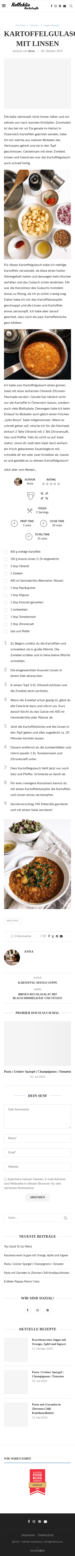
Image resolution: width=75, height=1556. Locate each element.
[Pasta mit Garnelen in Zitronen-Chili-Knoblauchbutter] (16, 1414)
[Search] (71, 6)
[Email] (64, 6)
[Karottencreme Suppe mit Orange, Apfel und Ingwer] (16, 1350)
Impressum (28, 1535)
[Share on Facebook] (49, 936)
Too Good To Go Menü (18, 1246)
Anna (31, 51)
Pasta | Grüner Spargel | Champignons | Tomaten (37, 1071)
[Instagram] (55, 6)
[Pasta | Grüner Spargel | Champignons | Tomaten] (37, 1043)
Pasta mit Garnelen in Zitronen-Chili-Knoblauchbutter (36, 1273)
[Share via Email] (61, 936)
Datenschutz (46, 1535)
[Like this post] (44, 936)
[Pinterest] (60, 6)
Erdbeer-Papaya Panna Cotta (21, 1281)
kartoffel (13, 921)
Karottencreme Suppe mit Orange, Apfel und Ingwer (36, 1255)
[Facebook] (51, 6)
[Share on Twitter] (52, 937)
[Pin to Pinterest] (57, 936)
